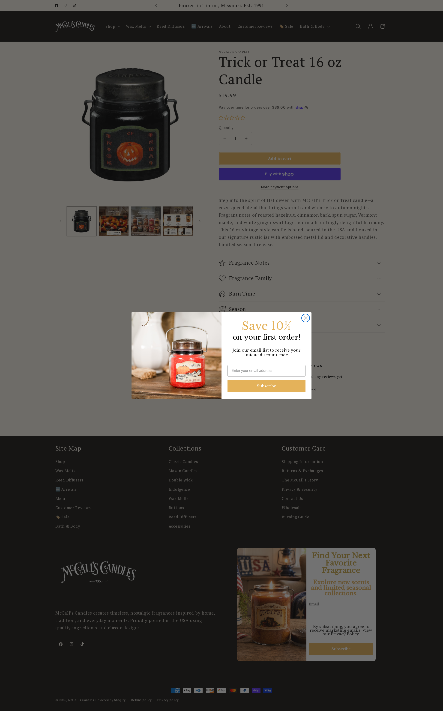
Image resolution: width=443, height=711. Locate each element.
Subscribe (266, 386)
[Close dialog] (306, 318)
